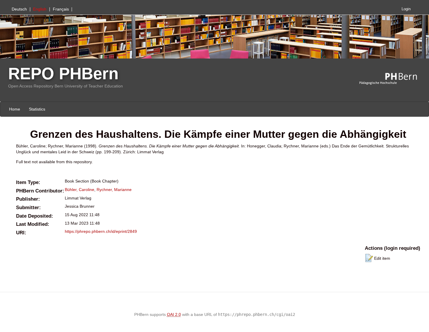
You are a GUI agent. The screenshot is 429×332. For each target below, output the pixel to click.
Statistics (37, 109)
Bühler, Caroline (79, 189)
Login (406, 9)
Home (14, 109)
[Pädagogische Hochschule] (392, 79)
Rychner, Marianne (114, 189)
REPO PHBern (63, 73)
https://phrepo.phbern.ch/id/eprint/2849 (101, 231)
